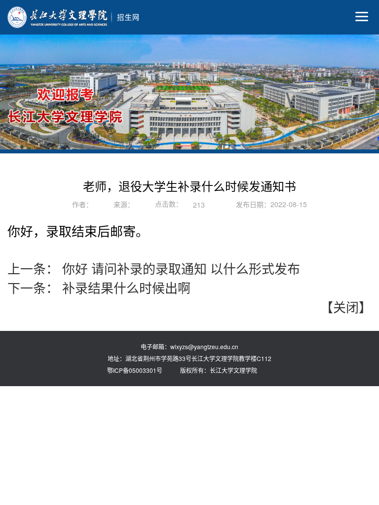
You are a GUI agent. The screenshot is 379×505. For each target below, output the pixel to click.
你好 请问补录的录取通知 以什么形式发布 (179, 268)
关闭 (346, 306)
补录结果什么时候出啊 (124, 287)
